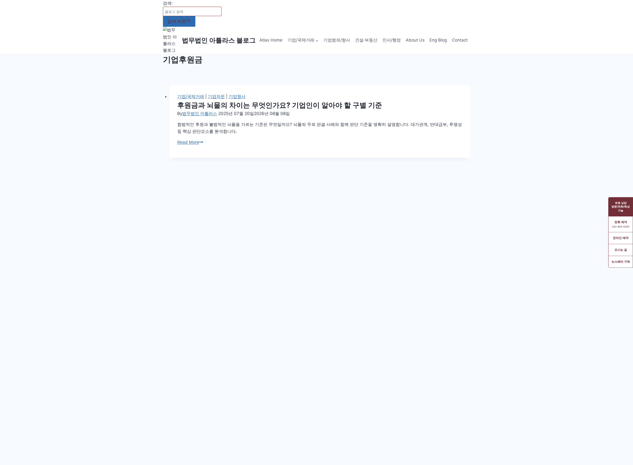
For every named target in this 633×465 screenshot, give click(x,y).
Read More (190, 142)
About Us (415, 40)
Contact (460, 40)
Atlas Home (270, 40)
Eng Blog (438, 40)
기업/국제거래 (190, 96)
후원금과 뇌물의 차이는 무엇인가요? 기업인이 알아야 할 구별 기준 (279, 105)
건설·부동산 (366, 40)
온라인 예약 (621, 238)
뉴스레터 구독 (620, 261)
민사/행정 (392, 40)
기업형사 (237, 96)
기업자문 (216, 96)
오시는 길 (620, 250)
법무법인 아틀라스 (199, 113)
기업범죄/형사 (336, 40)
